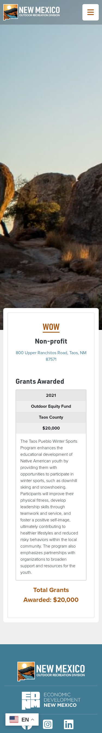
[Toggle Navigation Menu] (90, 12)
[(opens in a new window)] (51, 699)
